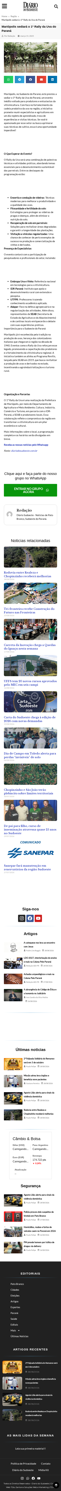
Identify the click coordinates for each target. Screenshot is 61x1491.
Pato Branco (17, 1283)
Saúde (14, 1318)
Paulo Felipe (31, 1066)
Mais (13, 1330)
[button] (56, 6)
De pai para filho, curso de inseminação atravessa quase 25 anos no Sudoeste (30, 829)
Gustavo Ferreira (33, 1083)
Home (4, 16)
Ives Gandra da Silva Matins (37, 997)
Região (14, 16)
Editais (14, 1324)
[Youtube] (38, 918)
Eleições (15, 1295)
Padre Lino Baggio (33, 950)
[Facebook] (30, 918)
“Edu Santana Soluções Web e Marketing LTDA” (33, 1487)
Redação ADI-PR (32, 966)
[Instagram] (21, 918)
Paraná (14, 1313)
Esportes (15, 1307)
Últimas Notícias (19, 1336)
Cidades (15, 1289)
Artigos (15, 1301)
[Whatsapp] (27, 1478)
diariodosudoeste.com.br (24, 450)
